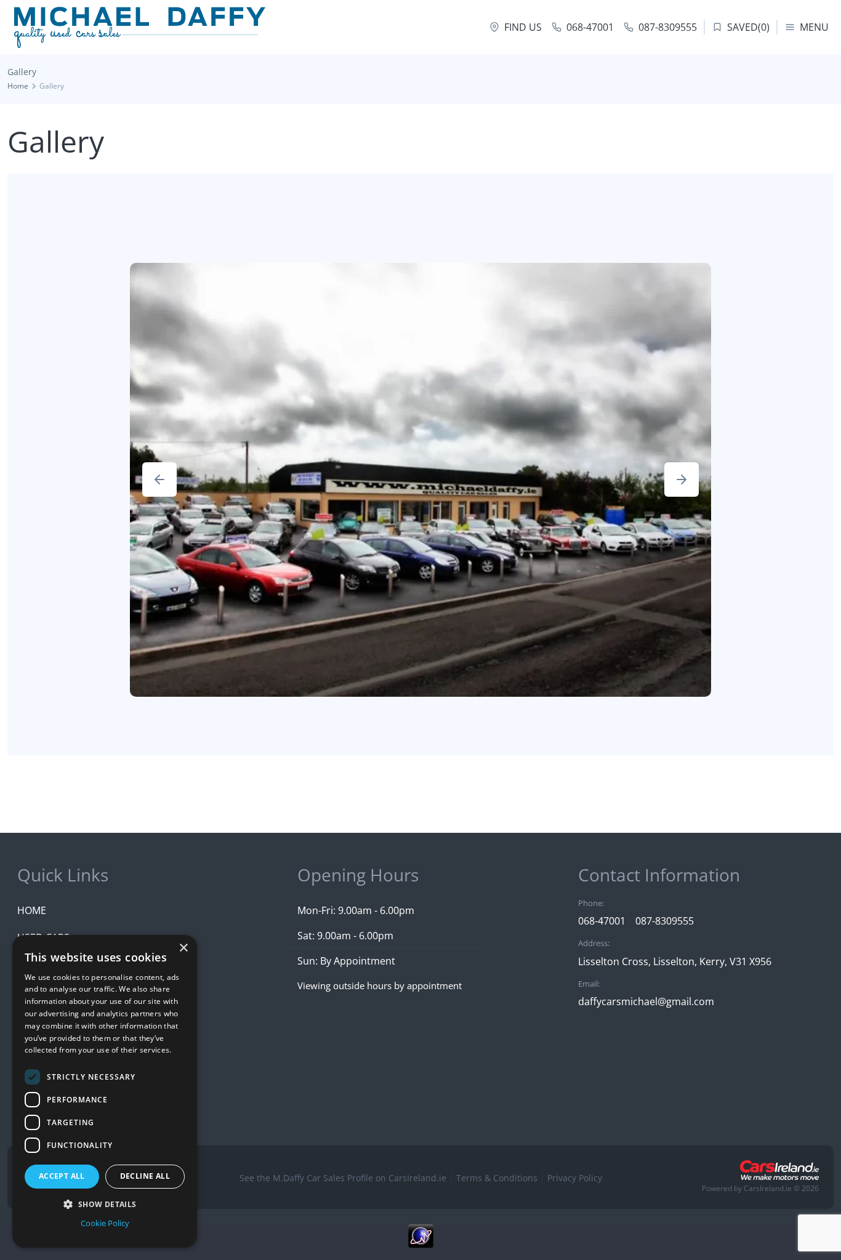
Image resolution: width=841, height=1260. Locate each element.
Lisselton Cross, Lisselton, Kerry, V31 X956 (674, 961)
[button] (105, 1204)
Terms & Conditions (496, 1178)
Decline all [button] (145, 1176)
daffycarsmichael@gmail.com (646, 1001)
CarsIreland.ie (768, 1188)
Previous (159, 479)
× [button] (183, 948)
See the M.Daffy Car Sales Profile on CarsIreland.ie (342, 1178)
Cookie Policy (105, 1223)
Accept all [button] (62, 1176)
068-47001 (602, 921)
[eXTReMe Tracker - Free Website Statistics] (420, 1242)
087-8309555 (664, 921)
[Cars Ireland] (779, 1170)
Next (681, 479)
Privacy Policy (574, 1178)
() (748, 27)
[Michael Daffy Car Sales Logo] (138, 27)
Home (17, 86)
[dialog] (104, 1091)
